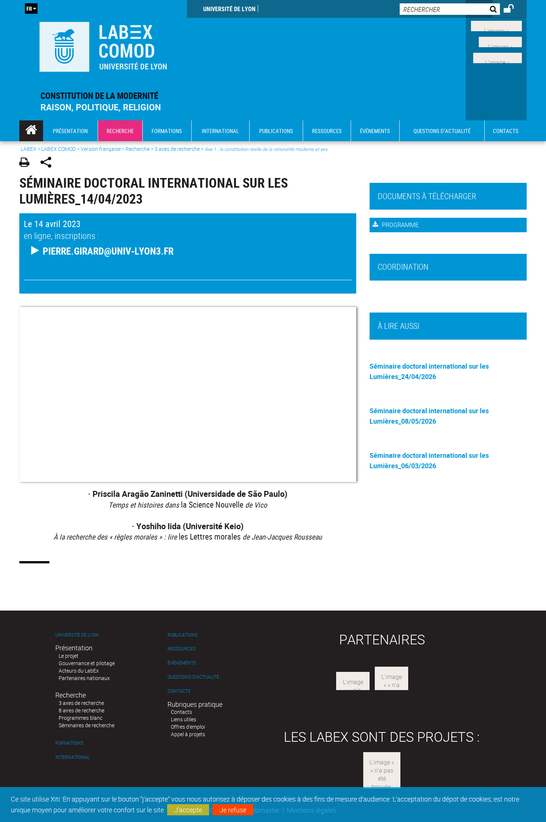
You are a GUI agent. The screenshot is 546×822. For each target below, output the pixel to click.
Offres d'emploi (188, 726)
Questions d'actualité (193, 677)
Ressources (181, 648)
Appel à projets (188, 734)
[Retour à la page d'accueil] (103, 45)
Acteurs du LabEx (79, 670)
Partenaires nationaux (84, 678)
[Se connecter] (513, 9)
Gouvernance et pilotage (87, 663)
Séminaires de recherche (86, 725)
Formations (69, 743)
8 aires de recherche (81, 710)
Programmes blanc (81, 717)
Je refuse (233, 809)
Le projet (68, 655)
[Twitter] (500, 41)
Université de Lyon (229, 9)
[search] (450, 9)
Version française (101, 148)
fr (29, 8)
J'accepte (188, 809)
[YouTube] (497, 56)
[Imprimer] (27, 163)
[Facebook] (496, 25)
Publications (183, 635)
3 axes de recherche (177, 148)
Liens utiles (183, 719)
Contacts (179, 691)
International (72, 757)
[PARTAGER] (48, 163)
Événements (182, 663)
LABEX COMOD (58, 148)
